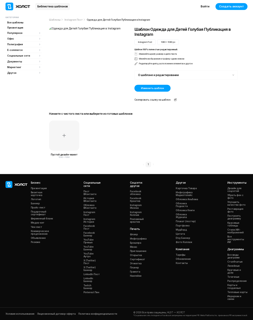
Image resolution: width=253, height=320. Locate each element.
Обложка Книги (185, 210)
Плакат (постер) (186, 221)
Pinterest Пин (91, 292)
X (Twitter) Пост (89, 262)
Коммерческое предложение (40, 232)
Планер (134, 267)
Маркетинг (14, 67)
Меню (133, 246)
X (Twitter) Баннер (89, 269)
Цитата (180, 233)
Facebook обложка (135, 193)
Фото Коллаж (184, 242)
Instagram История (89, 220)
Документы (14, 61)
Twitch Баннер (87, 287)
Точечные (233, 276)
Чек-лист (36, 226)
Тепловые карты (237, 292)
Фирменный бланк (42, 218)
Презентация (15, 27)
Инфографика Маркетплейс (184, 194)
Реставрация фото (235, 210)
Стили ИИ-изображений (235, 231)
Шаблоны (55, 19)
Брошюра (135, 242)
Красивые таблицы (233, 224)
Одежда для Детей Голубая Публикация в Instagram (118, 19)
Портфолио (182, 225)
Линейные (233, 265)
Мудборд (181, 229)
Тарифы (180, 254)
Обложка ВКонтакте (90, 206)
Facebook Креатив (135, 199)
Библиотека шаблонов (52, 6)
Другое (12, 72)
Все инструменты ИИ (235, 239)
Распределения (237, 280)
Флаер (134, 234)
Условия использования (20, 313)
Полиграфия (15, 44)
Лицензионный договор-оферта (56, 313)
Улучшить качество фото (236, 203)
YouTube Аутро (88, 255)
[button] (186, 75)
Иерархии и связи (234, 297)
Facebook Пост (89, 227)
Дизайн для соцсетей (234, 189)
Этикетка (136, 263)
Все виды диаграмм (233, 256)
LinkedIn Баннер (88, 280)
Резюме (35, 242)
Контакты (182, 263)
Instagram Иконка (136, 206)
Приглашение (138, 251)
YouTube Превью (88, 241)
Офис (10, 38)
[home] (18, 6)
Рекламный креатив (137, 220)
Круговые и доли (234, 271)
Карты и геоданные (234, 286)
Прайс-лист (38, 207)
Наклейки (135, 275)
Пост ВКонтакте (90, 193)
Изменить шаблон (152, 88)
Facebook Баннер (89, 234)
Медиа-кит (37, 222)
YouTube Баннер (88, 248)
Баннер (35, 203)
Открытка (136, 255)
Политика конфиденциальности (97, 313)
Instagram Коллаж (136, 213)
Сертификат (137, 259)
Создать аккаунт (231, 6)
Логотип (36, 199)
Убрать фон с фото (235, 196)
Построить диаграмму (234, 217)
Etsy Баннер (183, 237)
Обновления (183, 258)
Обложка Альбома (187, 199)
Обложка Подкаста (182, 205)
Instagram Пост (74, 19)
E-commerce (15, 49)
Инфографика (138, 238)
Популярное (15, 32)
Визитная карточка (36, 194)
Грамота (135, 271)
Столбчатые (235, 261)
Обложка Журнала (181, 216)
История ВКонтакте (90, 199)
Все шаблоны (15, 22)
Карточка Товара (186, 188)
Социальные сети (18, 55)
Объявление (38, 237)
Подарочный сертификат (38, 213)
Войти (205, 6)
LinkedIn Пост (91, 274)
